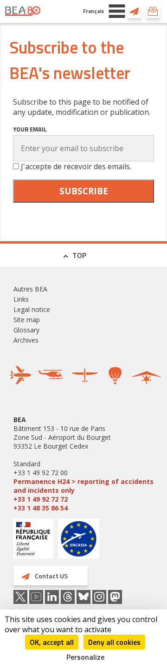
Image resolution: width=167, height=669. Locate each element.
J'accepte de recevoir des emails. (76, 166)
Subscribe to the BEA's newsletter (153, 11)
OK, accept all (52, 642)
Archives (26, 340)
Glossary (26, 329)
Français (93, 11)
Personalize (85, 656)
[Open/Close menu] (117, 11)
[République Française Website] (33, 540)
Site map (26, 319)
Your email (30, 129)
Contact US (134, 11)
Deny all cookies (114, 642)
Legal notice (31, 309)
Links (21, 299)
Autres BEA (30, 289)
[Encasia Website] (78, 542)
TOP (79, 255)
